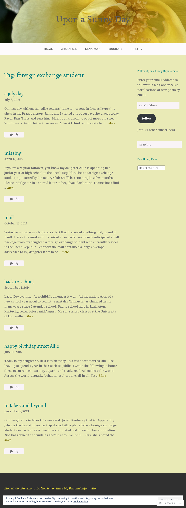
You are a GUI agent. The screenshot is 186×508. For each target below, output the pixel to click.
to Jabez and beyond (25, 405)
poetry (136, 49)
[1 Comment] (12, 387)
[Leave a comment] (12, 199)
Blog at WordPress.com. (19, 488)
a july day (14, 93)
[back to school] (17, 327)
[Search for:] (159, 144)
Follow (146, 118)
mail (9, 217)
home (48, 49)
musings (115, 49)
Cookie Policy (80, 501)
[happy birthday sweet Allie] (17, 387)
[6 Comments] (12, 134)
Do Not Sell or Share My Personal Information (67, 488)
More (111, 123)
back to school (19, 281)
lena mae (92, 49)
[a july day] (17, 134)
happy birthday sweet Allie (31, 346)
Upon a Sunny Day (93, 19)
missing (12, 153)
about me (69, 49)
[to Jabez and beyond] (17, 451)
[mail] (17, 263)
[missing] (17, 199)
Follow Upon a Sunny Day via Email (158, 71)
